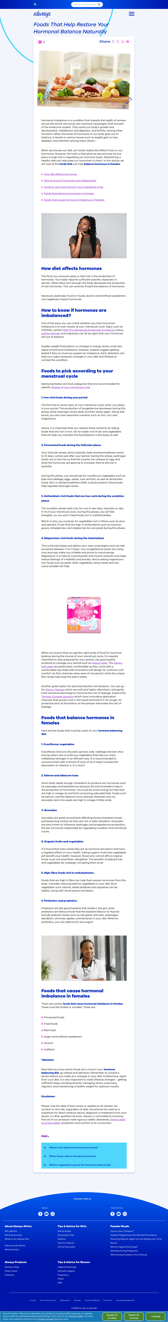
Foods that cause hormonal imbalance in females (74, 200)
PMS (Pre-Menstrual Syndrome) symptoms (89, 330)
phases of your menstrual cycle (70, 387)
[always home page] (42, 14)
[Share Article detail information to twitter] (118, 41)
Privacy (33, 1300)
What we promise (13, 1235)
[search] (99, 4)
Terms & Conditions (92, 1300)
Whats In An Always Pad (17, 1239)
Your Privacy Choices (48, 1300)
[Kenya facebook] (40, 1214)
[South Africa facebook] (112, 1214)
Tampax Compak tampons (57, 696)
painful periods (50, 333)
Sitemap (77, 1300)
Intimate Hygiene (66, 1271)
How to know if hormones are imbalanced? (70, 180)
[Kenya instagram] (53, 1214)
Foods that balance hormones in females (69, 193)
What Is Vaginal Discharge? (124, 1246)
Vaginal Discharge (67, 1267)
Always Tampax (55, 689)
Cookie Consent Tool (48, 1319)
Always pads (99, 663)
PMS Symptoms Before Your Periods (128, 1254)
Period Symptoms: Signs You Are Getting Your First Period (136, 1241)
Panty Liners (11, 1271)
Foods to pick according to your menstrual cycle (73, 187)
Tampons (9, 1275)
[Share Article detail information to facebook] (113, 41)
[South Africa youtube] (119, 1214)
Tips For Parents (66, 1243)
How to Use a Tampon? (122, 1231)
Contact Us (107, 1300)
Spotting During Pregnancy (124, 1250)
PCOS (61, 1278)
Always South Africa (15, 1245)
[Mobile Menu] (131, 14)
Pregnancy (63, 1275)
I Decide (155, 1316)
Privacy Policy (76, 1316)
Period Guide (64, 1231)
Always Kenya (12, 1249)
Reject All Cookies (134, 1316)
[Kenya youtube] (46, 1214)
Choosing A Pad (66, 1235)
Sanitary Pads (12, 1267)
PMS (60, 1282)
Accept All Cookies (112, 1316)
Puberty (62, 1239)
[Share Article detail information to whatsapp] (123, 41)
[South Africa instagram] (125, 1214)
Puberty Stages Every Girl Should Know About (133, 1235)
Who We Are (11, 1231)
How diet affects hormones (60, 174)
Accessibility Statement (125, 1300)
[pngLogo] (37, 4)
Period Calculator (66, 1246)
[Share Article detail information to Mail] (127, 41)
